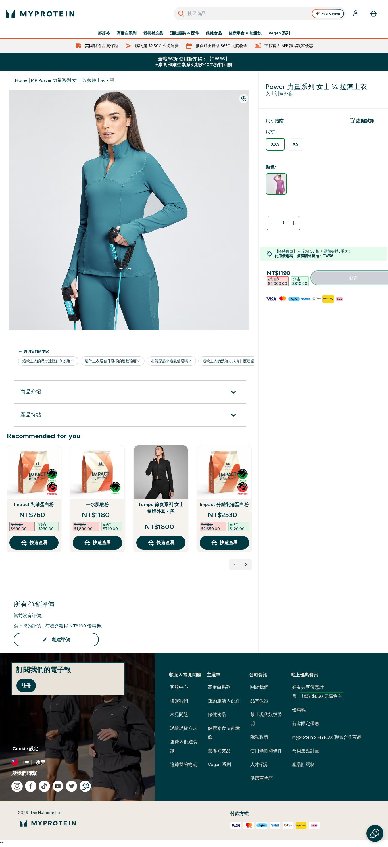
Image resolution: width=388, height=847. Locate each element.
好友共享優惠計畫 (317, 692)
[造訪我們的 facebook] (30, 786)
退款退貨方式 (183, 728)
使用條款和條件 (266, 750)
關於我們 (259, 687)
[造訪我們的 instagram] (17, 786)
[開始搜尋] (181, 13)
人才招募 (259, 764)
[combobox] (260, 13)
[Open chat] (85, 786)
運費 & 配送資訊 (184, 746)
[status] (283, 223)
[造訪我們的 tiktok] (44, 786)
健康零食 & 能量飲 (245, 33)
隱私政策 (259, 737)
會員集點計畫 (305, 750)
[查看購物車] (373, 13)
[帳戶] (356, 14)
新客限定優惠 (305, 723)
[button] (375, 833)
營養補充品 (153, 33)
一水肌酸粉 (97, 504)
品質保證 (259, 700)
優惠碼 (299, 709)
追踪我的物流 (183, 764)
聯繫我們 (179, 700)
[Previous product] (234, 564)
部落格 (104, 33)
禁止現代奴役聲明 (266, 719)
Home (21, 80)
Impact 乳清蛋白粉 (34, 504)
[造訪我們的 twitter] (71, 786)
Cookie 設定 (25, 748)
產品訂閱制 (303, 764)
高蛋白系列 (127, 33)
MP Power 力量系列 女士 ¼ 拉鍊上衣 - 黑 (72, 80)
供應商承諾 (261, 778)
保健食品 (214, 33)
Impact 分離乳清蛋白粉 (224, 504)
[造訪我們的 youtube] (58, 786)
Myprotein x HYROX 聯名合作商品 (327, 737)
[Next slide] (250, 511)
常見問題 (179, 714)
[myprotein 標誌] (40, 13)
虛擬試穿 (365, 120)
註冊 (26, 685)
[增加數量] (293, 223)
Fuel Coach (331, 14)
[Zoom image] (243, 98)
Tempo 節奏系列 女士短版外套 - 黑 (161, 508)
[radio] (275, 144)
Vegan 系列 (279, 33)
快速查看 (39, 542)
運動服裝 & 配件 (184, 33)
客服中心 (179, 687)
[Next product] (246, 564)
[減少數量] (273, 223)
